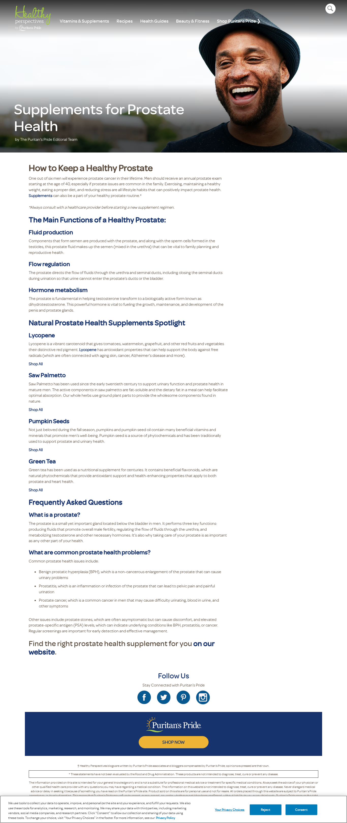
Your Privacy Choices (230, 809)
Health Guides (154, 21)
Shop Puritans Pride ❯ (239, 21)
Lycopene (88, 349)
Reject (265, 809)
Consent (301, 809)
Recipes (125, 21)
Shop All (36, 363)
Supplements (40, 195)
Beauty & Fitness (192, 21)
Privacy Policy (165, 818)
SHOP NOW (173, 742)
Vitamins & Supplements (84, 21)
